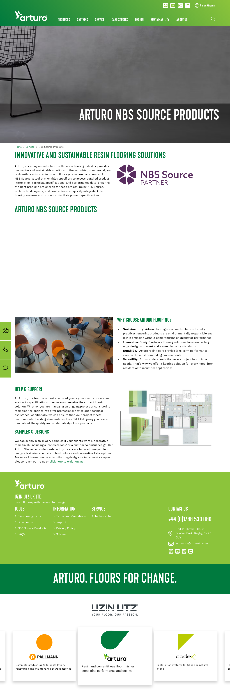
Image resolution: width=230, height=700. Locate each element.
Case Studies (120, 20)
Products (64, 20)
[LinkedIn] (187, 5)
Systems (82, 20)
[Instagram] (180, 5)
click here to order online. (67, 461)
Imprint (61, 522)
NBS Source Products (32, 528)
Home (18, 147)
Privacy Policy (65, 528)
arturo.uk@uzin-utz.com (192, 543)
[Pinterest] (166, 5)
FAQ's (22, 534)
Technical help (104, 516)
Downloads (25, 522)
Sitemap (62, 534)
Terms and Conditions (71, 516)
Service (100, 20)
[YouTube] (173, 5)
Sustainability (160, 20)
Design (139, 20)
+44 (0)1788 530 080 (190, 520)
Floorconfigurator (30, 516)
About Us (182, 20)
